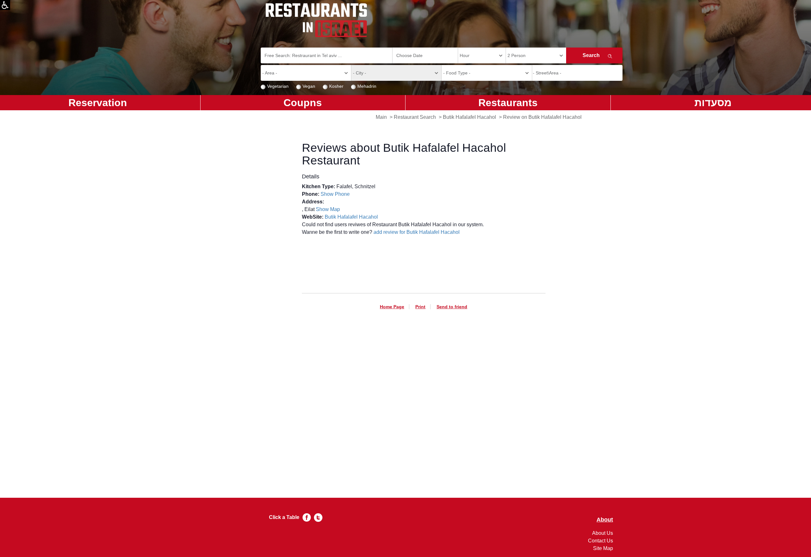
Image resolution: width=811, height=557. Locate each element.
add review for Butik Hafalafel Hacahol (417, 232)
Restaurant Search (415, 117)
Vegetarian (278, 86)
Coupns (303, 102)
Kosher (336, 86)
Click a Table (284, 517)
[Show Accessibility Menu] (5, 5)
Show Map (328, 209)
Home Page (392, 306)
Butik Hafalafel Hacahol (469, 117)
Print (420, 306)
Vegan (309, 86)
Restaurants (508, 102)
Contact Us (600, 540)
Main (381, 117)
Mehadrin (366, 86)
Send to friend (452, 306)
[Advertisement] (424, 393)
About (605, 520)
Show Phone (335, 194)
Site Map (603, 548)
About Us (602, 533)
